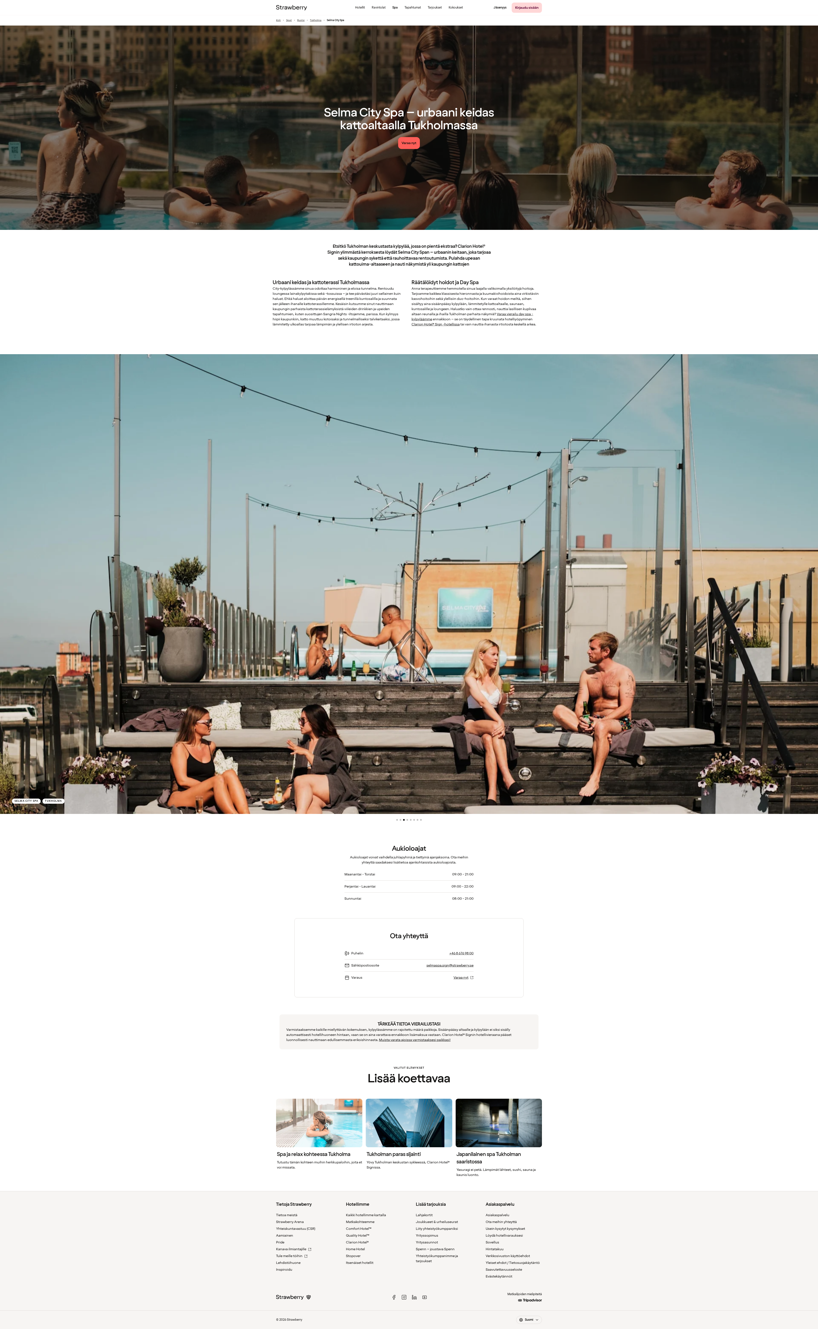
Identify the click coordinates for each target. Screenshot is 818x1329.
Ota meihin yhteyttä (501, 1222)
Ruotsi (301, 20)
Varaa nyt (461, 977)
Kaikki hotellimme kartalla (366, 1215)
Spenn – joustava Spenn (435, 1249)
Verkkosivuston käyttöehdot (508, 1256)
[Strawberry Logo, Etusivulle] (291, 7)
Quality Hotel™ (357, 1235)
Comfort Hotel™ (359, 1228)
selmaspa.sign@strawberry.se (450, 965)
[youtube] (424, 1297)
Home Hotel (355, 1249)
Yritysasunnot (427, 1242)
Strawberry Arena (290, 1222)
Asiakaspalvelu (497, 1215)
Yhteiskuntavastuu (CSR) (295, 1228)
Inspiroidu (284, 1269)
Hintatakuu (495, 1249)
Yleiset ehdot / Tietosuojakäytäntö (513, 1262)
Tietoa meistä (286, 1215)
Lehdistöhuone (288, 1262)
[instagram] (404, 1297)
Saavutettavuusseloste (504, 1269)
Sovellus (492, 1242)
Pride (280, 1242)
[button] (397, 820)
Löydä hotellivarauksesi (504, 1235)
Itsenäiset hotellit (359, 1262)
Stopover (353, 1256)
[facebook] (393, 1297)
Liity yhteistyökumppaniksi (437, 1228)
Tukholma (315, 20)
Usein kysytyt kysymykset (505, 1228)
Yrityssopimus (427, 1235)
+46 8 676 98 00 (461, 953)
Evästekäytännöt (499, 1276)
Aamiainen (284, 1235)
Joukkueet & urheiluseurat (437, 1222)
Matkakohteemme (360, 1222)
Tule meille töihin (289, 1256)
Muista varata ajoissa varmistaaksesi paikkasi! (415, 1040)
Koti (278, 20)
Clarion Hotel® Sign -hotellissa (436, 324)
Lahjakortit (424, 1215)
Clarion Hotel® (357, 1242)
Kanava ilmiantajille (291, 1249)
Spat (289, 20)
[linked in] (414, 1297)
